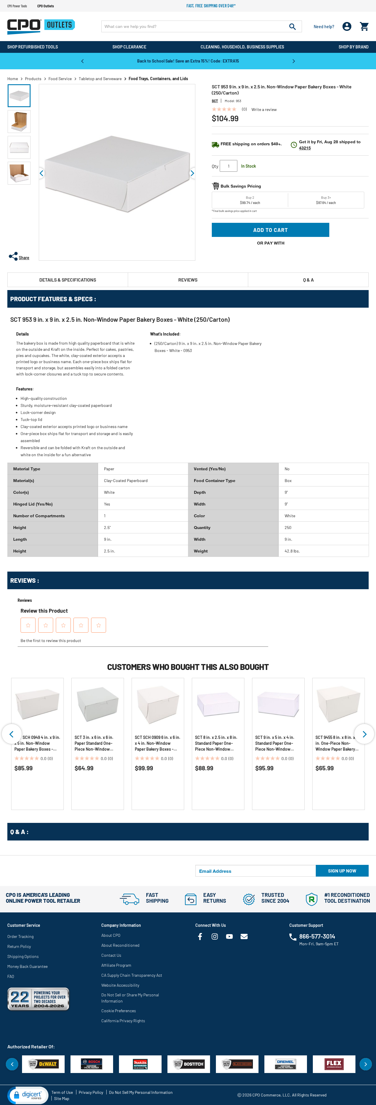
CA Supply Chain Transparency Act (131, 975)
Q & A (308, 279)
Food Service (60, 78)
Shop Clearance (129, 46)
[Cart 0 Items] (364, 25)
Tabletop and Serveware (100, 78)
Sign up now (342, 870)
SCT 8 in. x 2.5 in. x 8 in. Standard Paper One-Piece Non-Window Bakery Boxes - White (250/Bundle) (216, 743)
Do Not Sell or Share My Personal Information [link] (130, 997)
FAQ (10, 976)
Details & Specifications (67, 279)
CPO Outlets (45, 6)
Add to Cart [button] (270, 230)
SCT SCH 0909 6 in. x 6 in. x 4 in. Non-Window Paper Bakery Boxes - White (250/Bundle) (157, 743)
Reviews (187, 279)
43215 (305, 147)
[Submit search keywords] (292, 26)
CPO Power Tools (17, 6)
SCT (215, 101)
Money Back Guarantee (27, 966)
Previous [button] (82, 61)
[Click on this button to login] (347, 26)
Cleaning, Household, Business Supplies (242, 46)
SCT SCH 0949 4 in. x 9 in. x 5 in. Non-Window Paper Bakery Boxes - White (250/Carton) (37, 743)
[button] (19, 95)
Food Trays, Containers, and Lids (158, 78)
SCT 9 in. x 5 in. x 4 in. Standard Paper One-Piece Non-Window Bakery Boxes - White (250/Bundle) (274, 743)
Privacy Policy (91, 1092)
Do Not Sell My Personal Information (141, 1092)
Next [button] (294, 61)
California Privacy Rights (123, 1020)
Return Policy (19, 946)
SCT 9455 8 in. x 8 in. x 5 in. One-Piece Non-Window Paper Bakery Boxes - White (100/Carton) (336, 743)
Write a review (264, 109)
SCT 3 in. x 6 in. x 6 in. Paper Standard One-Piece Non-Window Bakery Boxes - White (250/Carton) (94, 743)
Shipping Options (23, 956)
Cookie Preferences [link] (118, 1010)
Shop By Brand (354, 46)
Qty (215, 166)
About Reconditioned (120, 945)
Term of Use (62, 1092)
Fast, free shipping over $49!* (211, 5)
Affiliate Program (116, 965)
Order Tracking (20, 936)
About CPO (110, 935)
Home (12, 78)
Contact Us (111, 955)
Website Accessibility (120, 985)
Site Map (61, 1098)
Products (33, 78)
